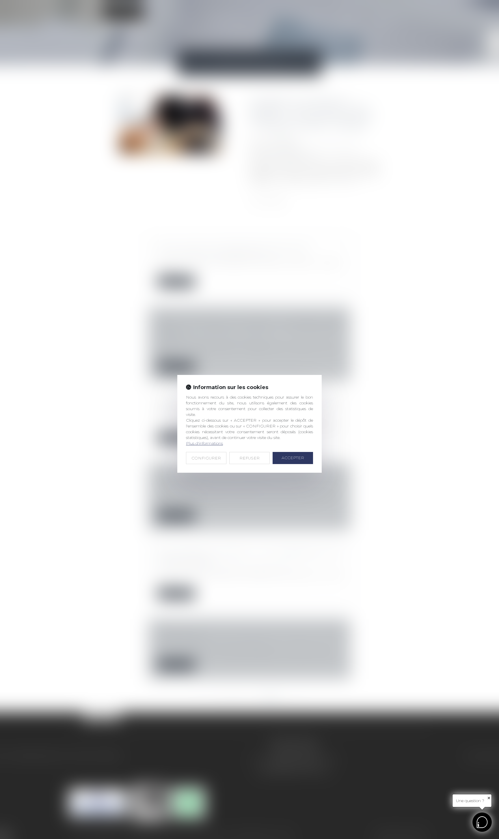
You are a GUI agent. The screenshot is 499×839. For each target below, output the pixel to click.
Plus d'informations (204, 443)
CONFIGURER (206, 458)
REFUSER (249, 458)
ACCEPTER (293, 457)
